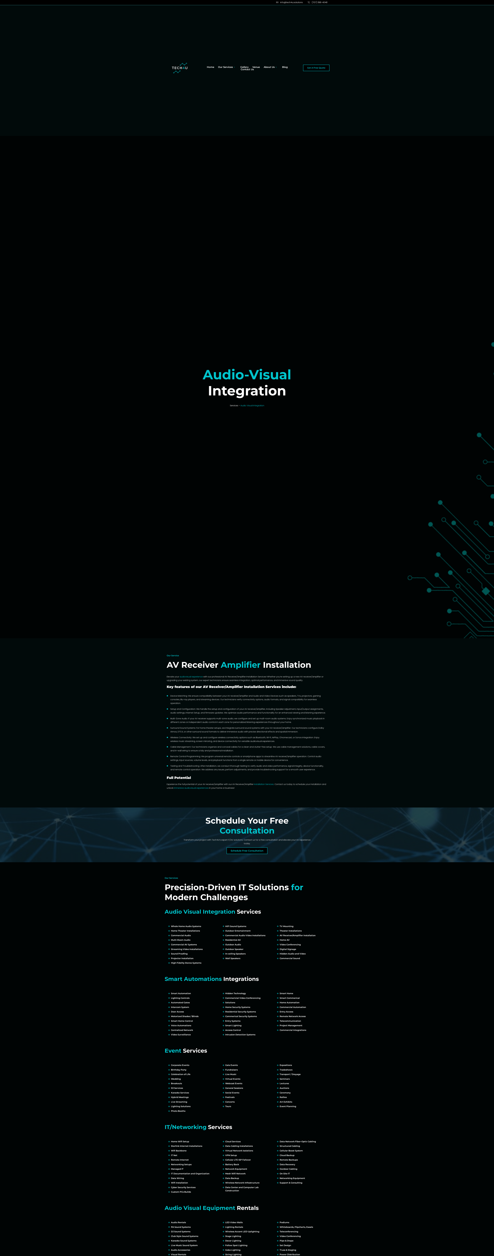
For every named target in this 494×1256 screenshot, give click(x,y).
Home (210, 67)
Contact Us (247, 69)
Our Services (225, 67)
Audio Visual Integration (252, 405)
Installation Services (264, 784)
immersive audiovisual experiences (191, 787)
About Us (269, 67)
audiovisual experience (191, 676)
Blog (285, 67)
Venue (256, 67)
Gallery (244, 67)
